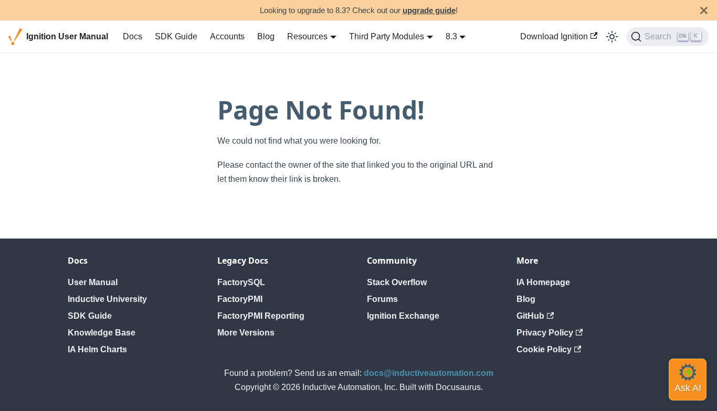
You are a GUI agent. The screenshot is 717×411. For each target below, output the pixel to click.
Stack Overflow (397, 282)
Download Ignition (554, 36)
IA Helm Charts (97, 349)
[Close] (704, 10)
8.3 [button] (451, 36)
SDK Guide (176, 36)
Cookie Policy (544, 349)
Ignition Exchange (403, 315)
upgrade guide (429, 10)
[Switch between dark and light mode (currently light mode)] (612, 36)
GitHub (530, 315)
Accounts (227, 36)
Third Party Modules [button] (386, 36)
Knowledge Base (101, 332)
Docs (132, 36)
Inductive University (107, 299)
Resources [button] (307, 36)
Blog (266, 36)
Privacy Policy (544, 332)
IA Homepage (543, 282)
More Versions (246, 332)
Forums (382, 299)
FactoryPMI (239, 299)
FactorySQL (241, 282)
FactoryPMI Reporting (260, 315)
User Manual (93, 282)
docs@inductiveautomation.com (428, 373)
